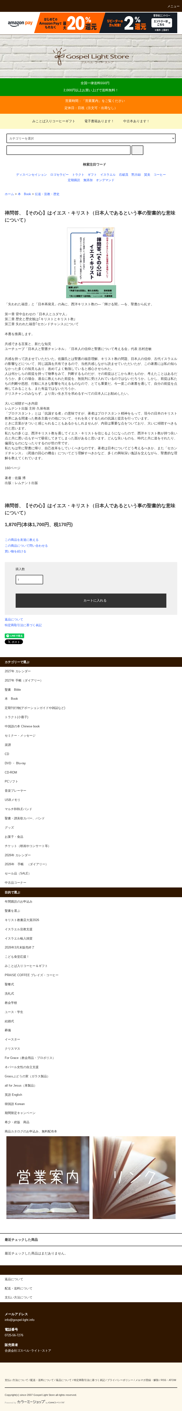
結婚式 (9, 1021)
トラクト (78, 174)
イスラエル (108, 174)
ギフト (92, 174)
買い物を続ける (15, 551)
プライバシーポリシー (120, 1380)
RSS (163, 1380)
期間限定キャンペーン (20, 1113)
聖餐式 (9, 984)
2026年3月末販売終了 (20, 947)
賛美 (147, 174)
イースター (12, 1039)
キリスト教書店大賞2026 (22, 920)
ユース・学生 (14, 1012)
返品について (14, 619)
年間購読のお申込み (18, 901)
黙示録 (136, 174)
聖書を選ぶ (12, 911)
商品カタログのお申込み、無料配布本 (31, 1131)
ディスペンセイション (31, 174)
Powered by (10, 1403)
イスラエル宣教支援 (18, 929)
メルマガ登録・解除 (147, 1380)
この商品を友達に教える (22, 540)
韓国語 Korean (15, 1104)
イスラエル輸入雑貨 (18, 938)
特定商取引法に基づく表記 (23, 625)
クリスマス (12, 1048)
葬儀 (8, 1030)
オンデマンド (105, 180)
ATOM (172, 1380)
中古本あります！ (136, 121)
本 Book (24, 194)
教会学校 (11, 1003)
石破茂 (123, 174)
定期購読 (74, 180)
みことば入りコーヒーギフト (53, 121)
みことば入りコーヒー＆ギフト (26, 966)
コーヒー (160, 174)
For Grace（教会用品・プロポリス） (30, 1058)
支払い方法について (16, 1380)
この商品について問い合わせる (26, 545)
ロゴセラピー (59, 174)
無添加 (88, 180)
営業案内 (91, 101)
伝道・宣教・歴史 (47, 194)
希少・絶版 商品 (17, 1122)
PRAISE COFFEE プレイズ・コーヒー (32, 975)
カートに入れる (95, 600)
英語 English (13, 1094)
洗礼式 (9, 993)
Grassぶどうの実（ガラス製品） (27, 1076)
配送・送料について (42, 1380)
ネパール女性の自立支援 (22, 1067)
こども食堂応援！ (17, 956)
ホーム (9, 194)
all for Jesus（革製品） (21, 1085)
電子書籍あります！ (99, 121)
